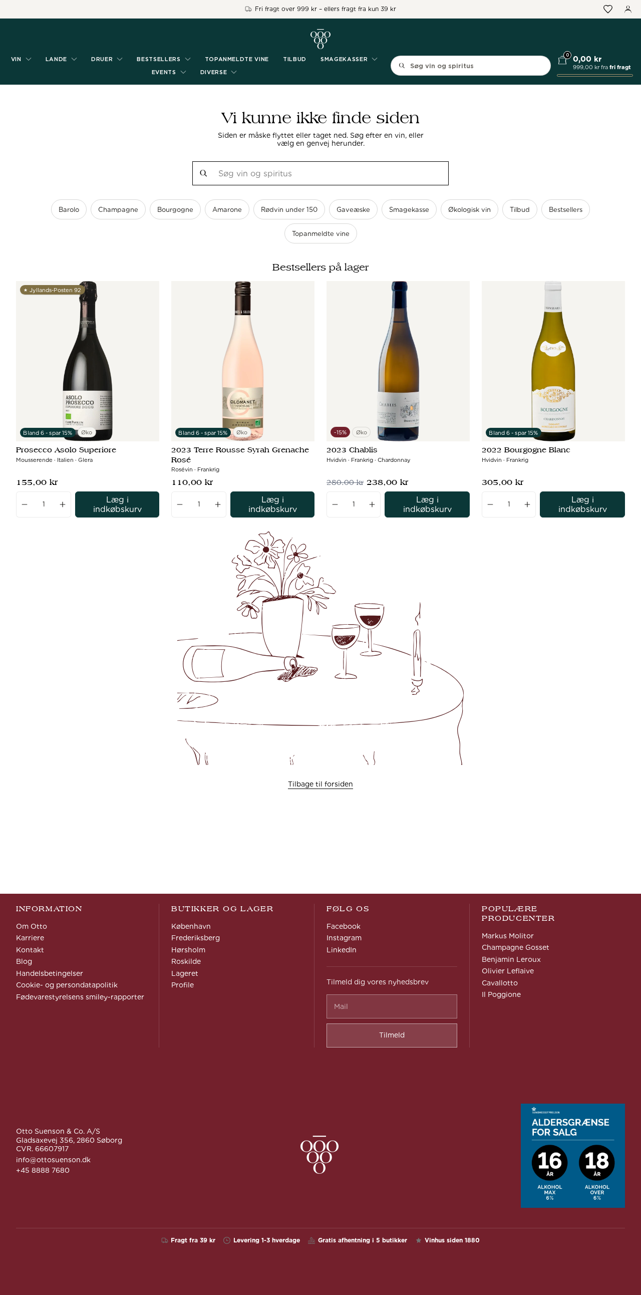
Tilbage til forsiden (320, 784)
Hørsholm (188, 950)
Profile (182, 985)
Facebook (344, 926)
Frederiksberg (195, 938)
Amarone (227, 209)
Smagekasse (409, 209)
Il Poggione (501, 994)
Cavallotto (500, 983)
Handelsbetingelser (49, 973)
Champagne (118, 209)
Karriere (30, 938)
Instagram (344, 938)
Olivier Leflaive (508, 971)
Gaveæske (353, 209)
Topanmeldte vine (237, 59)
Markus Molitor (508, 936)
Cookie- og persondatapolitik (67, 985)
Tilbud (294, 59)
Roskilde (186, 961)
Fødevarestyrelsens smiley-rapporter (80, 997)
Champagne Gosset (515, 947)
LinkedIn (342, 950)
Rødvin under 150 (289, 209)
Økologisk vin (469, 209)
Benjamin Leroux (511, 959)
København (191, 926)
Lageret (184, 973)
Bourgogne (175, 209)
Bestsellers (565, 209)
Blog (24, 961)
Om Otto (31, 926)
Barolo (69, 209)
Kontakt (30, 950)
